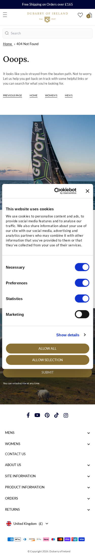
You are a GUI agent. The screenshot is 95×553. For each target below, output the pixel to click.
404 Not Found (27, 44)
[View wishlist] (80, 15)
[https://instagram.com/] (65, 415)
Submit (48, 372)
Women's (51, 95)
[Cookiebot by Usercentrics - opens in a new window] (56, 191)
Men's (68, 95)
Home (7, 44)
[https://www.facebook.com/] (28, 415)
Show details (67, 335)
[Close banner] (87, 191)
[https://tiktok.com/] (56, 415)
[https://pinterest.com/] (47, 415)
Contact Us (15, 454)
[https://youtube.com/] (37, 415)
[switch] (82, 283)
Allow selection (47, 360)
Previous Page (12, 95)
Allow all (48, 348)
